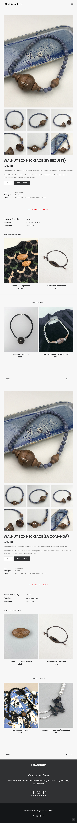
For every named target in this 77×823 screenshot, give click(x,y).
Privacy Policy (41, 780)
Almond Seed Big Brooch (20, 286)
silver (33, 197)
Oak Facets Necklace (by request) (56, 354)
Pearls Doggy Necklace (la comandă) (56, 730)
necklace (27, 197)
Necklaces (19, 195)
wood (44, 197)
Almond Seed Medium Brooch (21, 661)
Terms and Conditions (24, 780)
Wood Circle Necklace (20, 354)
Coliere (18, 571)
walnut (38, 197)
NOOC (51, 811)
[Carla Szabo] (13, 4)
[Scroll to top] (73, 819)
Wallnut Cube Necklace (20, 730)
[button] (72, 4)
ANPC (10, 780)
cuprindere (19, 197)
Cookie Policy (54, 780)
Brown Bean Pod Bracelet (56, 286)
